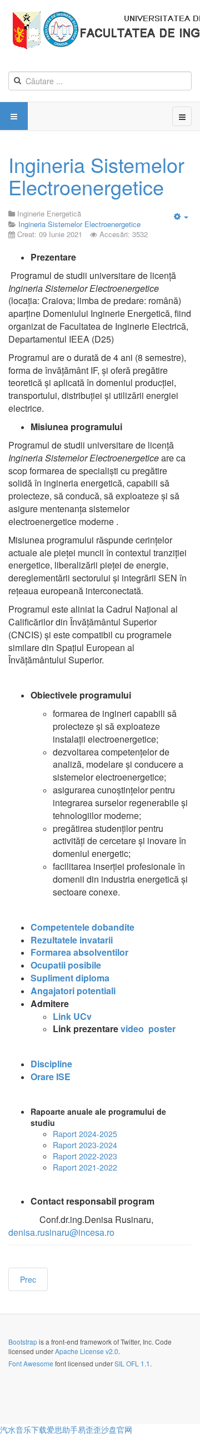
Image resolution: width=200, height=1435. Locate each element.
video (132, 1028)
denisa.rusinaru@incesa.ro (61, 1232)
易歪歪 (89, 1429)
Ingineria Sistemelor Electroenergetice (96, 175)
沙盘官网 (116, 1429)
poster (162, 1028)
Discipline (51, 1063)
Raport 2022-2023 (85, 1156)
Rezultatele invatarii (72, 939)
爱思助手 (62, 1429)
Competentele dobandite (82, 927)
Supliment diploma (70, 977)
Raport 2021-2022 (85, 1167)
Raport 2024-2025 (85, 1133)
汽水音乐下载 (23, 1429)
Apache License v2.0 (86, 1351)
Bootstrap (22, 1341)
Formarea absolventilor (79, 952)
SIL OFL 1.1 (132, 1363)
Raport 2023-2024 (85, 1144)
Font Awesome (30, 1363)
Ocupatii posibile (66, 965)
